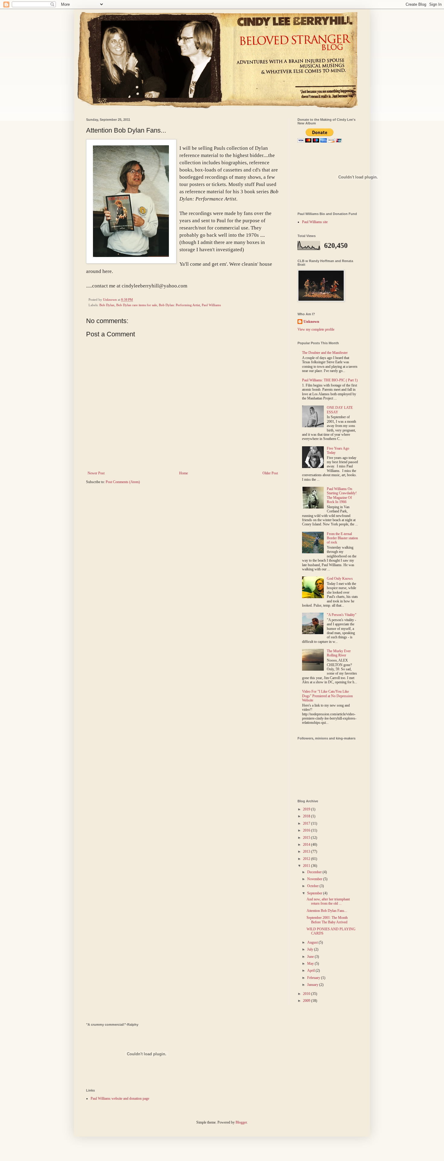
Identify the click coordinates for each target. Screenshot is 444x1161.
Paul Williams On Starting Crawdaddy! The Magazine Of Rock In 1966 (342, 495)
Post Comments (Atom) (123, 482)
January (313, 985)
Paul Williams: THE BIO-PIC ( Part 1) (330, 380)
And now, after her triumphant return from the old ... (328, 901)
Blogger (241, 1122)
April (311, 970)
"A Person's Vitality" (341, 615)
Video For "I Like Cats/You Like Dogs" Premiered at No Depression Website (327, 695)
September (315, 893)
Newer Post (96, 473)
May (311, 963)
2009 (307, 1001)
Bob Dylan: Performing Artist (179, 305)
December (315, 872)
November (315, 879)
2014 (307, 844)
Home (183, 473)
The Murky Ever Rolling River (339, 653)
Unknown (311, 321)
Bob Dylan (106, 305)
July (310, 949)
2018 (307, 816)
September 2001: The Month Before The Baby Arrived (327, 920)
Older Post (270, 473)
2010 (307, 994)
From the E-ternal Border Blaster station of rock (342, 538)
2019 (307, 809)
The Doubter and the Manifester (325, 353)
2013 (307, 851)
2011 (307, 866)
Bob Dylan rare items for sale (136, 305)
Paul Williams (211, 305)
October (313, 886)
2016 (307, 830)
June (311, 956)
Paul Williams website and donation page (120, 1098)
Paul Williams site (315, 222)
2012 (307, 859)
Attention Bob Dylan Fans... (327, 911)
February (314, 978)
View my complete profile (316, 329)
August (313, 942)
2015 (307, 837)
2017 (307, 823)
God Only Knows (340, 578)
